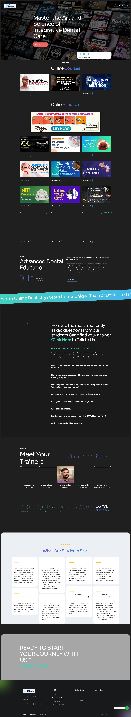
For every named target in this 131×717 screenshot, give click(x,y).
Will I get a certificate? (61, 409)
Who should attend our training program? (70, 348)
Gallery (80, 697)
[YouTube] (40, 704)
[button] (63, 62)
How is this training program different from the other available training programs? (79, 376)
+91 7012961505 (56, 702)
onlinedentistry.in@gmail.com (60, 704)
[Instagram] (34, 704)
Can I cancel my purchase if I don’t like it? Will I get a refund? (78, 416)
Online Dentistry (28, 714)
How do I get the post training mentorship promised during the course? (79, 366)
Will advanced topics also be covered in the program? (75, 394)
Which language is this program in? (67, 423)
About (79, 694)
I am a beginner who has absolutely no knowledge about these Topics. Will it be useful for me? (79, 386)
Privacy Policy (99, 694)
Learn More (38, 44)
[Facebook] (27, 704)
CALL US (121, 6)
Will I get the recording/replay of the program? (72, 401)
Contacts (80, 700)
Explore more (71, 279)
